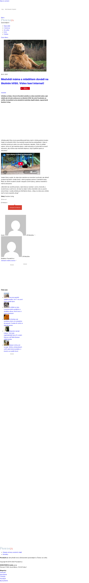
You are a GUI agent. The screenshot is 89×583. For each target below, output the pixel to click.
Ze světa (6, 30)
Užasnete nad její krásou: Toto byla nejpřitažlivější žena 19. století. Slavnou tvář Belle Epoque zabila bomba (13, 335)
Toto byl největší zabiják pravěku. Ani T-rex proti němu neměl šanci (13, 299)
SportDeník (3, 574)
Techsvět (3, 572)
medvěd (3, 92)
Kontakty (5, 554)
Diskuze (5, 202)
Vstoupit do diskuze (15, 207)
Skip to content (4, 1)
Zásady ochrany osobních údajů (12, 552)
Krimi (5, 32)
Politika (6, 34)
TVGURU (2, 576)
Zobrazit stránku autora (8, 260)
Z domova (7, 28)
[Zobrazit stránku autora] (16, 260)
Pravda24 (3, 578)
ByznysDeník (4, 580)
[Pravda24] (7, 20)
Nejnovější (7, 26)
